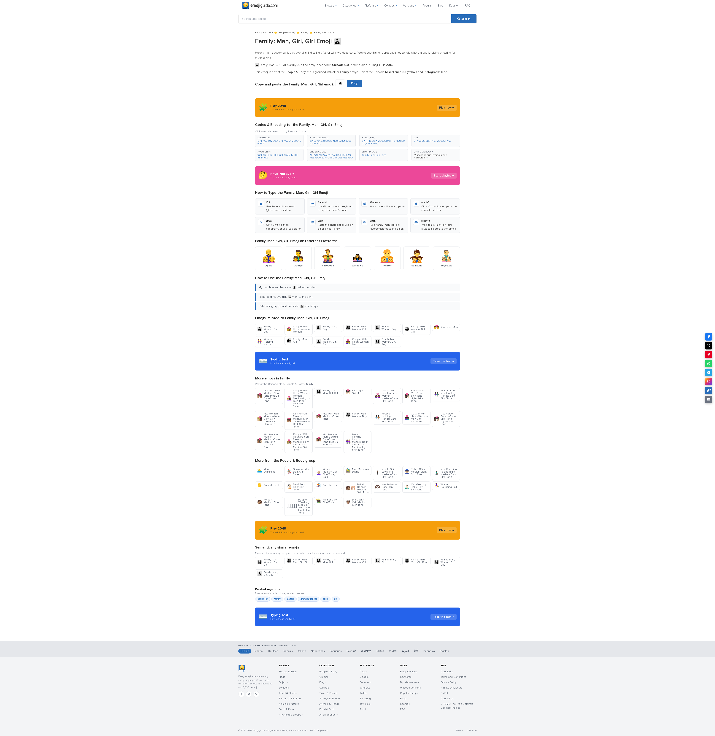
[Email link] (708, 399)
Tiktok (363, 709)
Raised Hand (268, 485)
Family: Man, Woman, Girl (356, 328)
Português (336, 651)
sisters (290, 598)
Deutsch (273, 651)
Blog (440, 5)
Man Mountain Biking (357, 470)
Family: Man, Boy (326, 328)
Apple (363, 671)
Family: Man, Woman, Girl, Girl (414, 329)
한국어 (393, 651)
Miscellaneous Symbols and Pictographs (430, 156)
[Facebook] (241, 694)
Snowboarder (327, 485)
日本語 (380, 651)
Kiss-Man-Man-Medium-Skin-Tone (328, 416)
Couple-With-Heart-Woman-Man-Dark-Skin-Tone (416, 417)
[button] (279, 141)
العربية (405, 651)
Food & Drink (286, 709)
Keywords (405, 676)
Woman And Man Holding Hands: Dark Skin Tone (444, 394)
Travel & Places (288, 693)
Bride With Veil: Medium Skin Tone (356, 502)
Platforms (371, 5)
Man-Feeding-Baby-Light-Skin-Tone (415, 487)
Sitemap (460, 730)
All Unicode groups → (291, 714)
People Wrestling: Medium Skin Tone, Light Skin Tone (298, 506)
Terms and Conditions (453, 676)
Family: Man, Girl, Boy (267, 573)
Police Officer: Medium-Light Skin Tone (415, 472)
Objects (283, 682)
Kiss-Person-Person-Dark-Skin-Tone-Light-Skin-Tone (445, 419)
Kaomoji (454, 5)
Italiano (302, 651)
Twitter (363, 693)
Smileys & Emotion (290, 698)
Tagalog (444, 651)
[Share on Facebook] (708, 337)
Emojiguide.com (264, 32)
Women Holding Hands (265, 342)
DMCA (444, 693)
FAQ (467, 5)
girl (335, 598)
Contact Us (447, 698)
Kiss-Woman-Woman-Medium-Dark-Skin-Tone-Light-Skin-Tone (268, 441)
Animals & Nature (289, 703)
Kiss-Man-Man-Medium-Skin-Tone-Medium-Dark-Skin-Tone (269, 396)
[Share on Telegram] (708, 372)
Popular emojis (409, 693)
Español (258, 651)
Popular (427, 5)
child (325, 598)
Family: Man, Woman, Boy (356, 415)
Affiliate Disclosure (452, 687)
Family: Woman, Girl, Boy (267, 329)
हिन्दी (416, 651)
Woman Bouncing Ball (445, 486)
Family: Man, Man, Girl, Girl (327, 392)
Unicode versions (410, 687)
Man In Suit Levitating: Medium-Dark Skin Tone (386, 473)
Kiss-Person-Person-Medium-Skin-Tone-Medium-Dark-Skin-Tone (298, 420)
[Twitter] (249, 694)
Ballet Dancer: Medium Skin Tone (357, 488)
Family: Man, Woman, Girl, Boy (385, 342)
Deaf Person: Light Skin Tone (298, 487)
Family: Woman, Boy (385, 328)
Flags (282, 676)
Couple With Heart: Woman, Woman (298, 329)
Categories (351, 5)
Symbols (284, 687)
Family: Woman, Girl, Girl (326, 342)
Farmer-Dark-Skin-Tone (327, 501)
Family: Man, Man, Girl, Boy (415, 561)
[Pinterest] (256, 694)
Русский (351, 651)
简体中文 (366, 651)
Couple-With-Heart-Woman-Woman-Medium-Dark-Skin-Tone (386, 396)
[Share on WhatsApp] (708, 363)
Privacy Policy (449, 682)
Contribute (447, 671)
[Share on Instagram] (708, 381)
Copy (354, 83)
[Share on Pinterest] (708, 354)
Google (364, 676)
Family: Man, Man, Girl (326, 561)
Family (304, 32)
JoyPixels (365, 703)
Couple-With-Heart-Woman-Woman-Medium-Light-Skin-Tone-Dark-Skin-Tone (298, 398)
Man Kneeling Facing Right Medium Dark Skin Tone (445, 473)
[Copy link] (708, 390)
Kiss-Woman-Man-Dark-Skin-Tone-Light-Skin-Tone (415, 396)
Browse (331, 5)
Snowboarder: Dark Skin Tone (298, 472)
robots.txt (472, 730)
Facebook (366, 682)
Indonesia (429, 651)
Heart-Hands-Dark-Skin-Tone (386, 487)
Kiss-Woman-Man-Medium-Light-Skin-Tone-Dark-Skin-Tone (268, 419)
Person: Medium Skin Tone (268, 502)
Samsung (365, 698)
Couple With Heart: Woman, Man (357, 342)
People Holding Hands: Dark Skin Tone (385, 417)
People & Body (287, 32)
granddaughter (308, 598)
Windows (365, 687)
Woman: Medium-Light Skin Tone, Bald (327, 473)
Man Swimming (266, 470)
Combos (390, 5)
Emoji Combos (408, 671)
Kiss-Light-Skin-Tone (355, 392)
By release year (409, 682)
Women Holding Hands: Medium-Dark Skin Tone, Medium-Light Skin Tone (357, 442)
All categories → (328, 714)
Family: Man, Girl (297, 340)
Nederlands (318, 651)
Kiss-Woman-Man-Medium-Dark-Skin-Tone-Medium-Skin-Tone (327, 439)
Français (288, 651)
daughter (263, 598)
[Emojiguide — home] (260, 5)
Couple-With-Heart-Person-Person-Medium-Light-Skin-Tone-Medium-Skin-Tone (298, 442)
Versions (410, 5)
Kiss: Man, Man (446, 327)
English (245, 651)
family (277, 598)
